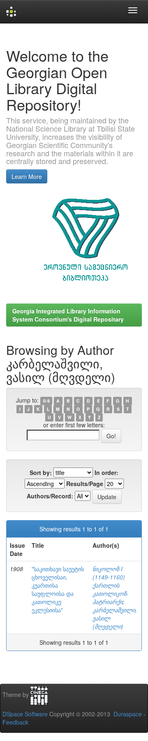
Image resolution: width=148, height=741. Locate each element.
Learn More (27, 176)
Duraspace (127, 714)
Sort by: (41, 472)
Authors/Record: (50, 496)
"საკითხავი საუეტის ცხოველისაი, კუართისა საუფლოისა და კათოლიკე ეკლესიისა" (58, 589)
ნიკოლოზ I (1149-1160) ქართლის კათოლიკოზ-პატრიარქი (110, 585)
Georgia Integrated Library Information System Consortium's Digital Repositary (68, 315)
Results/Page (84, 483)
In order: (106, 472)
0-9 (46, 401)
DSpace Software (25, 714)
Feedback (15, 722)
